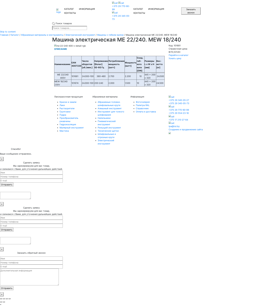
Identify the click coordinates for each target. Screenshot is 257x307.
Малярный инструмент (72, 127)
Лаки (62, 105)
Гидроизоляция (68, 124)
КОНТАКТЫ (70, 13)
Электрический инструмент (80, 35)
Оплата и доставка (146, 111)
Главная (4, 35)
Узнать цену (175, 58)
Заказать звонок (191, 11)
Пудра (63, 114)
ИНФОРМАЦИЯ (87, 9)
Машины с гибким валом (110, 35)
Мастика (64, 130)
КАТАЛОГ (69, 9)
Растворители (67, 108)
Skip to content (8, 31)
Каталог (15, 35)
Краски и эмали (68, 102)
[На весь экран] (7, 298)
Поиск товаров (64, 23)
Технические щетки (108, 130)
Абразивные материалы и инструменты (42, 35)
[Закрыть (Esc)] (1, 298)
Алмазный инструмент (110, 108)
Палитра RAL (143, 105)
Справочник (142, 108)
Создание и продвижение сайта (186, 129)
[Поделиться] (4, 298)
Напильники (104, 118)
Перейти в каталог (178, 55)
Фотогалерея (143, 102)
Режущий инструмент (109, 127)
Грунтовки (65, 111)
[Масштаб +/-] (9, 298)
